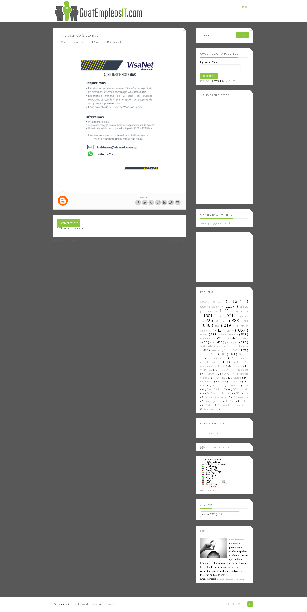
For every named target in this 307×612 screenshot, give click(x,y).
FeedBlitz (230, 81)
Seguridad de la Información (233, 405)
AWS (245, 385)
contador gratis (208, 490)
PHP (212, 342)
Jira (246, 393)
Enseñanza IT (207, 381)
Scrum (211, 373)
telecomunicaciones (211, 306)
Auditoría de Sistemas (213, 366)
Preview (204, 81)
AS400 (226, 373)
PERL (224, 381)
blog (238, 366)
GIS (237, 393)
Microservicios (240, 397)
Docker (226, 393)
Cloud (226, 370)
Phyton (209, 405)
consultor (236, 362)
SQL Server (222, 321)
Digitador (243, 370)
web (220, 316)
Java (218, 326)
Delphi (216, 385)
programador (241, 311)
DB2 (235, 389)
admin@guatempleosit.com (230, 578)
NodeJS (231, 385)
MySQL (244, 338)
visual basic (207, 338)
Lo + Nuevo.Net (211, 433)
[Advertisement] (227, 256)
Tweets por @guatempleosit (215, 223)
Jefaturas (216, 350)
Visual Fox (206, 370)
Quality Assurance (216, 397)
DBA (223, 354)
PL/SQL (204, 334)
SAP (235, 350)
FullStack (231, 401)
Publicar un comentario (70, 228)
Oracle (231, 330)
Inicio (244, 7)
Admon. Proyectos (229, 334)
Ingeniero (243, 316)
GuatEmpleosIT (236, 539)
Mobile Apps (241, 346)
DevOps (211, 393)
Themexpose (107, 604)
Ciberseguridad (213, 401)
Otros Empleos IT (216, 389)
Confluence (210, 409)
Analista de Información (212, 346)
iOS (202, 385)
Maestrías (220, 377)
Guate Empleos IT (81, 604)
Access (238, 381)
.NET (246, 321)
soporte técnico (213, 302)
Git (246, 389)
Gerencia (243, 354)
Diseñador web (219, 358)
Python (244, 401)
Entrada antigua (177, 240)
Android (237, 377)
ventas (204, 354)
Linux (227, 338)
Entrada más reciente (64, 240)
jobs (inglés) (232, 342)
